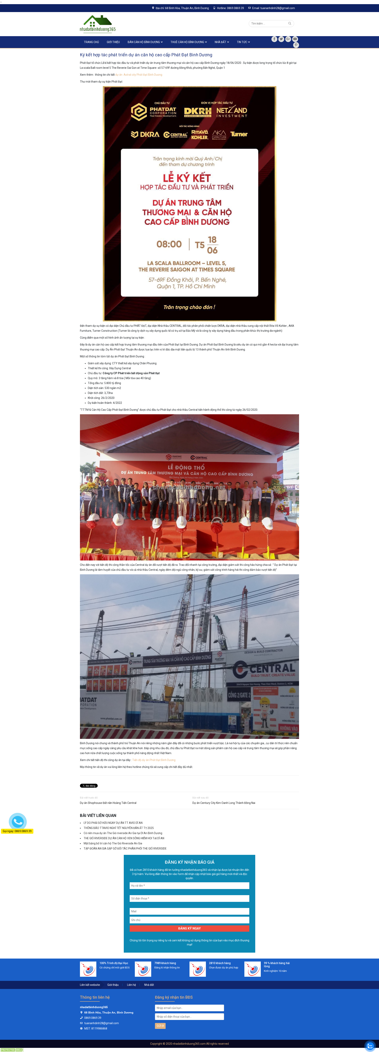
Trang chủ (91, 42)
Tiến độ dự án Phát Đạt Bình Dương (153, 760)
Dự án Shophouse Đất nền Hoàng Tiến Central (108, 802)
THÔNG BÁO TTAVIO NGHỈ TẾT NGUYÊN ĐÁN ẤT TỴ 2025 (119, 828)
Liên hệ (131, 984)
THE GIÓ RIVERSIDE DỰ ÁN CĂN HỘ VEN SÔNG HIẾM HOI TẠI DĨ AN (124, 838)
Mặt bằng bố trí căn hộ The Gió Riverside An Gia (113, 843)
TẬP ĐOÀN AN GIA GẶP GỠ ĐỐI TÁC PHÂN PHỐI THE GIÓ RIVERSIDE (125, 848)
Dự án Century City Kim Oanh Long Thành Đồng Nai (223, 802)
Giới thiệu (113, 42)
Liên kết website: (90, 984)
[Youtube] (295, 39)
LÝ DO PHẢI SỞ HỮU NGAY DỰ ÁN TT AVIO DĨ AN (113, 822)
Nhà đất (220, 42)
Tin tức (242, 42)
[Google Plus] (288, 39)
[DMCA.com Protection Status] (12, 1049)
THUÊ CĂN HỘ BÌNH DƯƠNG (187, 42)
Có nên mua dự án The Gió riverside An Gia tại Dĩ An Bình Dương (123, 833)
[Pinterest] (296, 45)
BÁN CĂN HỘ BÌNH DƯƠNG (144, 42)
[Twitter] (281, 39)
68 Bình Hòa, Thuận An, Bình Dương (108, 1012)
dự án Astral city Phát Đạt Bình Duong (139, 74)
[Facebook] (274, 39)
